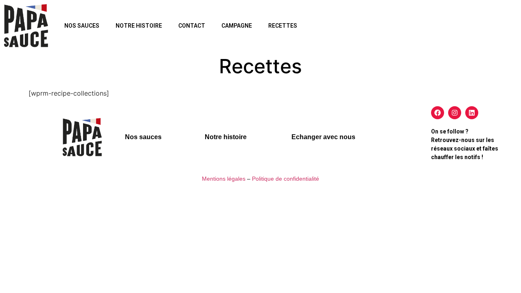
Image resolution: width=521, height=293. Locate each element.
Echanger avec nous (323, 136)
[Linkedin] (471, 112)
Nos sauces (81, 25)
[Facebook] (437, 112)
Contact (191, 25)
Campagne (236, 25)
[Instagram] (454, 112)
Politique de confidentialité (285, 178)
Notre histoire (139, 25)
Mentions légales (223, 178)
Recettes (282, 25)
